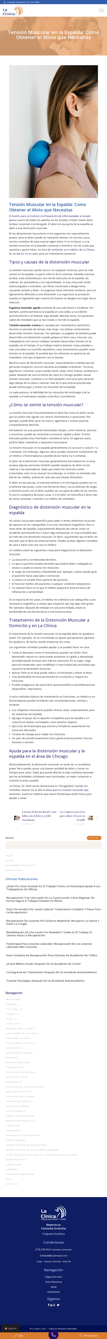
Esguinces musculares (20, 1096)
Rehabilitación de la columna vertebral (32, 1150)
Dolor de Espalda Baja (21, 1072)
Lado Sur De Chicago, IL (21, 1043)
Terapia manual (16, 1140)
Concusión (13, 1126)
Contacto (12, 1184)
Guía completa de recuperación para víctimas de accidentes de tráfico (51, 955)
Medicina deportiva (18, 1092)
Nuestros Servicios (18, 1062)
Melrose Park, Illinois (20, 1028)
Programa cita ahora (53, 1233)
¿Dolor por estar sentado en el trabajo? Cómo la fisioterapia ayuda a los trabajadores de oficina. (53, 887)
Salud (9, 856)
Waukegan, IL (14, 1048)
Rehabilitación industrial (23, 1135)
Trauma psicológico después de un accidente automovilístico (45, 980)
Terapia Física (14, 870)
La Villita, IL (14, 1024)
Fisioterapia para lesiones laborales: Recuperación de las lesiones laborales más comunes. (49, 945)
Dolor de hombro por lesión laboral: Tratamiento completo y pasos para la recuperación (53, 910)
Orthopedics (14, 1130)
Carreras (12, 1169)
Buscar (10, 837)
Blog (9, 1179)
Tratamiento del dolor (21, 865)
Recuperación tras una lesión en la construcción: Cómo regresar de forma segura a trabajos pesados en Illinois (50, 899)
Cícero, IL (12, 1014)
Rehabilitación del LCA (21, 1121)
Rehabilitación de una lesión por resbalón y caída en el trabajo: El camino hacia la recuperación (49, 933)
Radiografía (14, 1082)
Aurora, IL (13, 1004)
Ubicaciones (13, 999)
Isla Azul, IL (14, 1009)
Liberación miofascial (20, 1116)
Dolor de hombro (17, 1106)
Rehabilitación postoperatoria (26, 1145)
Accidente (12, 1058)
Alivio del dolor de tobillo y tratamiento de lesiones (41, 1155)
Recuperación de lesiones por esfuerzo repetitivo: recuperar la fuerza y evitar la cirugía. (52, 922)
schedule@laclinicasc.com (53, 1255)
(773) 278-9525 (43, 1249)
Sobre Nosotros (16, 1160)
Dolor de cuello (17, 1077)
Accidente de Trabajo (19, 1053)
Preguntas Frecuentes (20, 1174)
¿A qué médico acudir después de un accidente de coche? (43, 964)
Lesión (10, 860)
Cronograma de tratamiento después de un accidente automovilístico (51, 972)
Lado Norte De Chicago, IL (23, 1033)
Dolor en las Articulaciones (25, 1087)
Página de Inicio (53, 1276)
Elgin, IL (11, 1019)
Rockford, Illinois (18, 1038)
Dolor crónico (16, 1111)
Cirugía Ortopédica (19, 1101)
